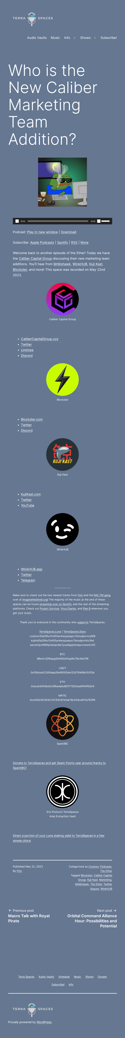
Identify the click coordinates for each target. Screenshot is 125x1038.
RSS (74, 242)
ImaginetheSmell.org (35, 599)
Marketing (105, 879)
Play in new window (42, 232)
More (85, 242)
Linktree (27, 350)
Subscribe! (109, 38)
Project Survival (49, 608)
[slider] (106, 221)
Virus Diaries (68, 608)
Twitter (26, 344)
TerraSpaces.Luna (50, 631)
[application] (62, 221)
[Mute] (98, 221)
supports (82, 622)
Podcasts (105, 866)
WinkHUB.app (31, 569)
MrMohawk (62, 264)
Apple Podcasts (42, 242)
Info (67, 38)
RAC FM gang (102, 595)
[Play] (17, 221)
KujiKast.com (31, 494)
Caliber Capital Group (35, 258)
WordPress (44, 1022)
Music (55, 38)
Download (68, 232)
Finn (80, 595)
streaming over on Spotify (55, 604)
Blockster (20, 270)
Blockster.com (32, 419)
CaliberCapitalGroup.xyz (39, 339)
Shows (85, 38)
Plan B (86, 608)
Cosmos (94, 866)
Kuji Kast (95, 264)
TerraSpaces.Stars (74, 631)
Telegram (28, 580)
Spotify (62, 242)
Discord (27, 356)
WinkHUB (80, 264)
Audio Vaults (37, 38)
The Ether (106, 871)
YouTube (27, 505)
